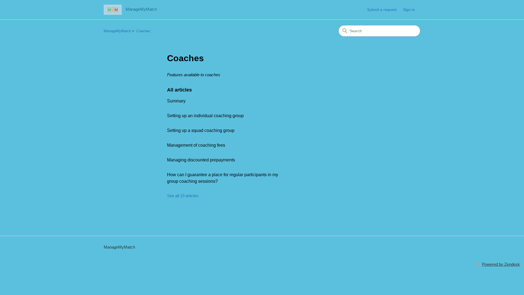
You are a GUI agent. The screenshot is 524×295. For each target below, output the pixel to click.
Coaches (143, 31)
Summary (176, 101)
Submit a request (382, 9)
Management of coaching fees (196, 145)
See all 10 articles (182, 195)
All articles (179, 90)
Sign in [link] (409, 9)
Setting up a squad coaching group (200, 130)
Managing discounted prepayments (201, 160)
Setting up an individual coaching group (205, 115)
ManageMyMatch (117, 31)
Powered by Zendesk (501, 264)
